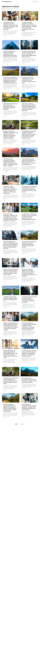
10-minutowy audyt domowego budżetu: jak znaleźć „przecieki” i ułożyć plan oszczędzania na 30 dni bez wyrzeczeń (29, 299)
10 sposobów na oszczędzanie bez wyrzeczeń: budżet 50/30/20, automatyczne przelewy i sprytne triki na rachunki (29, 244)
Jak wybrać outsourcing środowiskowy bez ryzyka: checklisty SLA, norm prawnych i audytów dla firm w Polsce (29, 80)
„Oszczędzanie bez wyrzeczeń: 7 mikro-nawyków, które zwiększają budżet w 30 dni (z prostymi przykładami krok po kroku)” (10, 381)
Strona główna (35, 1)
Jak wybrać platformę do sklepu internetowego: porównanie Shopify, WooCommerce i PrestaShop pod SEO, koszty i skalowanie (10, 54)
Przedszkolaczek (7, 1)
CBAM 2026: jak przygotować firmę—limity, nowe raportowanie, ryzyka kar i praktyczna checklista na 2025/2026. (10, 106)
